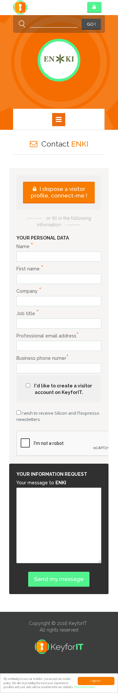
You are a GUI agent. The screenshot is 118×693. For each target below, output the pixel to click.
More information (84, 687)
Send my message (59, 579)
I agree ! (96, 680)
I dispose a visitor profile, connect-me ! (59, 192)
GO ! (91, 24)
